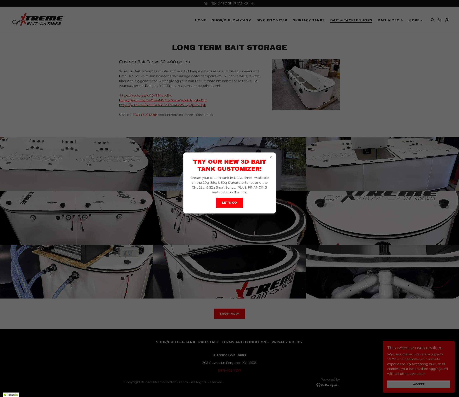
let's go (229, 202)
